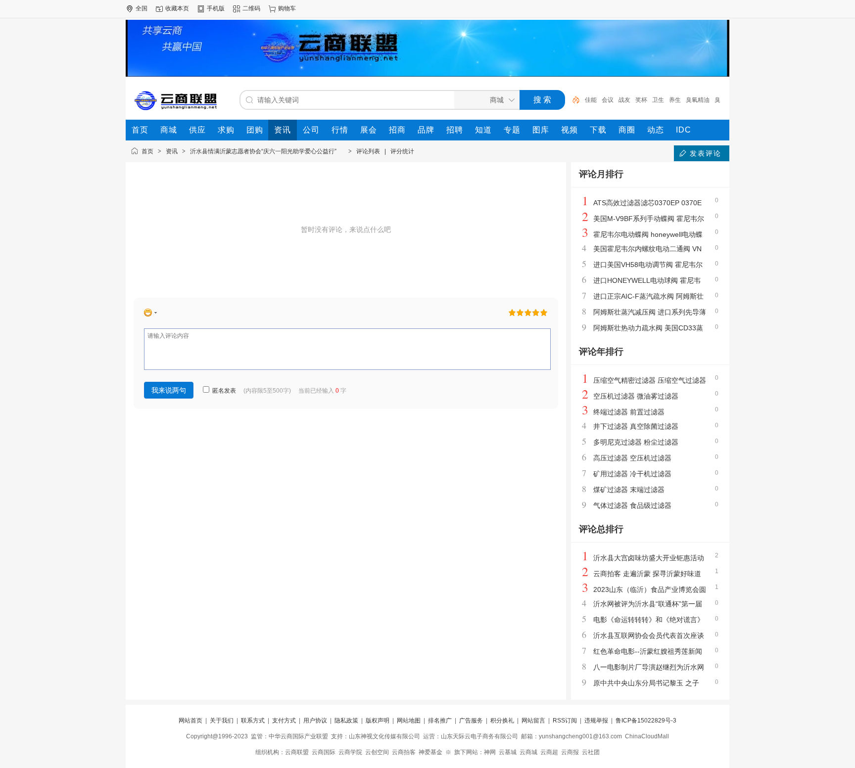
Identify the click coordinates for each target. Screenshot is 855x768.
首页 (147, 151)
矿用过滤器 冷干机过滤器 (632, 474)
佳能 (591, 99)
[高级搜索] (572, 100)
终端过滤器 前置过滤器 (629, 412)
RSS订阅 (565, 720)
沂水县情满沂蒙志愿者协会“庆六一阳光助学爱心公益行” (267, 151)
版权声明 (377, 720)
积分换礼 (502, 720)
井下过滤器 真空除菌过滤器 (635, 426)
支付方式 (284, 720)
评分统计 (402, 151)
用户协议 (315, 720)
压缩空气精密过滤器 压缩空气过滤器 (649, 380)
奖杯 (641, 99)
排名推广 (440, 720)
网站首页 (190, 720)
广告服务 (471, 720)
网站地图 (409, 720)
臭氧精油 (698, 99)
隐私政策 (346, 720)
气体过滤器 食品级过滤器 (632, 505)
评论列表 (368, 151)
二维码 (251, 8)
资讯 (172, 151)
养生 (675, 99)
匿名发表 (223, 390)
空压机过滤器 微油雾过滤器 (635, 396)
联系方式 (253, 720)
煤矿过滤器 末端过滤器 (629, 490)
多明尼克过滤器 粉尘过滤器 (635, 442)
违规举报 (596, 720)
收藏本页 (177, 8)
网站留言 (533, 720)
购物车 (287, 8)
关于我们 (222, 720)
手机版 (216, 8)
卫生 (658, 99)
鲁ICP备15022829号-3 (646, 720)
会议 (608, 99)
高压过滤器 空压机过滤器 (632, 458)
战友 (624, 99)
